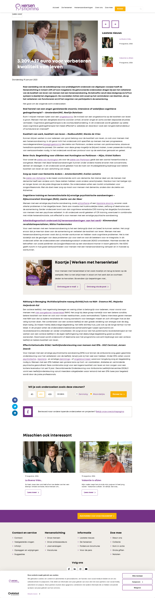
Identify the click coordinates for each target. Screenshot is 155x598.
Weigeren (137, 588)
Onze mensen (53, 538)
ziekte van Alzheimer (36, 178)
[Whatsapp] (15, 419)
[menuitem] (55, 8)
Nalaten (116, 554)
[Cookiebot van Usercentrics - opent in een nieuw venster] (13, 593)
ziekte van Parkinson (80, 160)
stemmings (64, 359)
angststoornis (66, 117)
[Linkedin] (74, 569)
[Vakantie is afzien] (106, 457)
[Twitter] (15, 406)
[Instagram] (80, 569)
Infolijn (17, 546)
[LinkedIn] (15, 413)
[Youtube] (86, 569)
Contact (18, 538)
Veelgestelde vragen (24, 542)
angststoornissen (82, 359)
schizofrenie (83, 203)
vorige (106, 26)
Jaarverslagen (54, 546)
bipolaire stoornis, (105, 203)
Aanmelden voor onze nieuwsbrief (96, 516)
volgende (115, 22)
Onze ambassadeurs (57, 542)
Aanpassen (136, 582)
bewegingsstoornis (52, 144)
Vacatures (52, 550)
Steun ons (117, 538)
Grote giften (118, 550)
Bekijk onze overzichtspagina (110, 412)
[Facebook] (15, 400)
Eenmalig (83, 394)
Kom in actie (119, 546)
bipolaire (42, 359)
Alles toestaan (137, 576)
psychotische (29, 359)
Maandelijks (99, 394)
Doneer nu (117, 394)
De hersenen (86, 542)
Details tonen (32, 594)
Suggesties (19, 554)
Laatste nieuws (87, 538)
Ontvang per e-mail (66, 287)
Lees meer (32, 492)
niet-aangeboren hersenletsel (49, 313)
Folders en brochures (90, 546)
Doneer (120, 9)
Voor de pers (86, 550)
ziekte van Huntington (48, 160)
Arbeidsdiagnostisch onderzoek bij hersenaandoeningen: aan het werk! (62, 221)
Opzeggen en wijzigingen (26, 550)
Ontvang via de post (96, 287)
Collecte (117, 542)
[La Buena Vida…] (49, 457)
